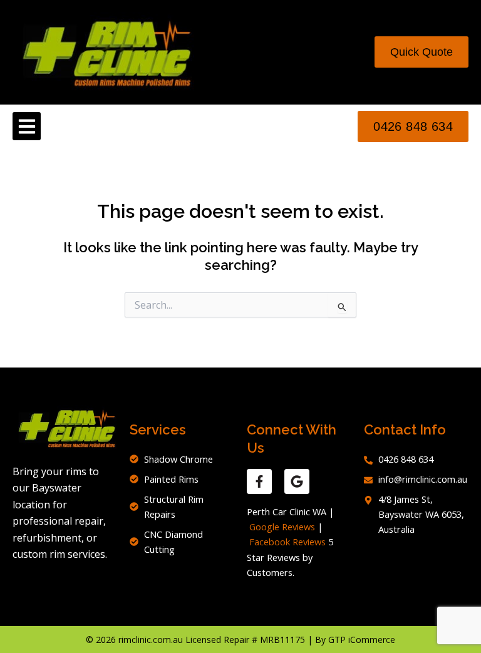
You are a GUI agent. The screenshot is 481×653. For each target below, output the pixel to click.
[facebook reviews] (259, 481)
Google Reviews (282, 526)
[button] (27, 126)
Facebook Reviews (287, 541)
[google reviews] (296, 481)
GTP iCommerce (361, 639)
